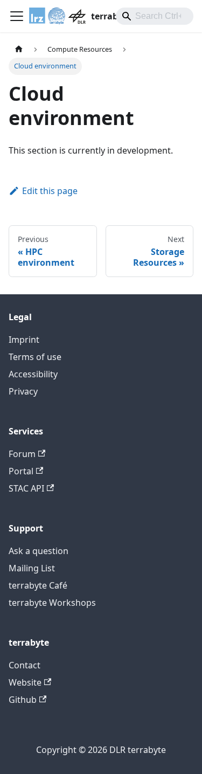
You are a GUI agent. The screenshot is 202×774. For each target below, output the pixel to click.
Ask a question (38, 551)
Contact (24, 665)
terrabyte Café (38, 585)
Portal (21, 471)
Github (23, 700)
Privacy (23, 391)
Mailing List (32, 568)
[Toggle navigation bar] (17, 16)
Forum (22, 454)
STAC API (26, 488)
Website (25, 682)
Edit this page (50, 191)
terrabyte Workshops (52, 603)
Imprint (24, 339)
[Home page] (19, 49)
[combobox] (154, 16)
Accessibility (33, 374)
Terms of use (35, 357)
